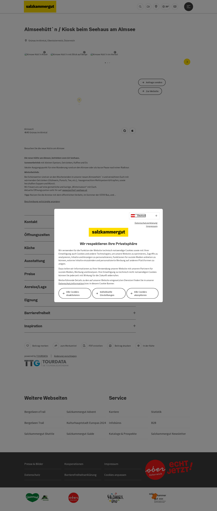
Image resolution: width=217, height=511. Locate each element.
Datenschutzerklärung (146, 222)
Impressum (152, 226)
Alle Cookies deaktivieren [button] (73, 293)
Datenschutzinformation (71, 283)
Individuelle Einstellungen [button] (107, 293)
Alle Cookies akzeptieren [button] (140, 293)
